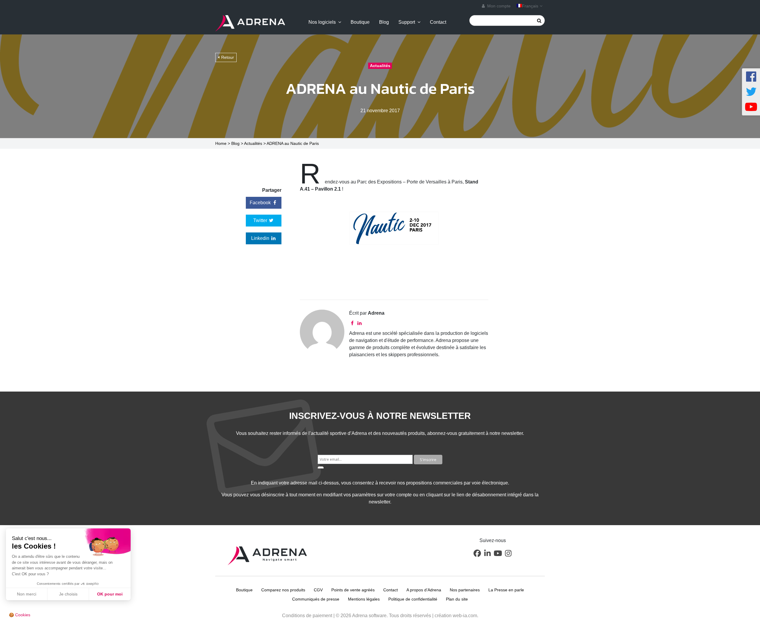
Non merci (26, 594)
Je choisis (68, 594)
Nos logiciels (322, 22)
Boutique (360, 22)
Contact (438, 22)
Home (221, 143)
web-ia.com (465, 615)
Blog (384, 22)
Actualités (253, 143)
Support (406, 22)
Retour (227, 57)
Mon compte (498, 6)
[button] (477, 553)
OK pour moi (110, 594)
